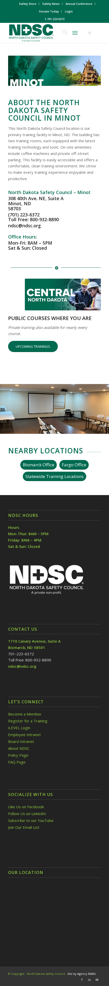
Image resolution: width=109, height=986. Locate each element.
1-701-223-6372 (54, 19)
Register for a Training (27, 720)
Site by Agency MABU (81, 974)
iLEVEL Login (19, 727)
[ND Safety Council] (45, 33)
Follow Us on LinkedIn (27, 813)
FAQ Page (17, 762)
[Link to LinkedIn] (89, 979)
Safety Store (27, 4)
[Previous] (11, 407)
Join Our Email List (23, 827)
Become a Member (25, 714)
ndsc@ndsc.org (24, 225)
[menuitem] (27, 4)
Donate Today (49, 11)
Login (69, 11)
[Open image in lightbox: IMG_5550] (103, 433)
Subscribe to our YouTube (30, 820)
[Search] (62, 33)
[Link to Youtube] (97, 979)
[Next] (97, 407)
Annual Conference (79, 4)
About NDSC (18, 748)
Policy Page (18, 755)
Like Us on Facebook (26, 806)
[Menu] (75, 33)
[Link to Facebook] (82, 979)
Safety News (51, 4)
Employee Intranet (24, 734)
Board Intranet (21, 741)
